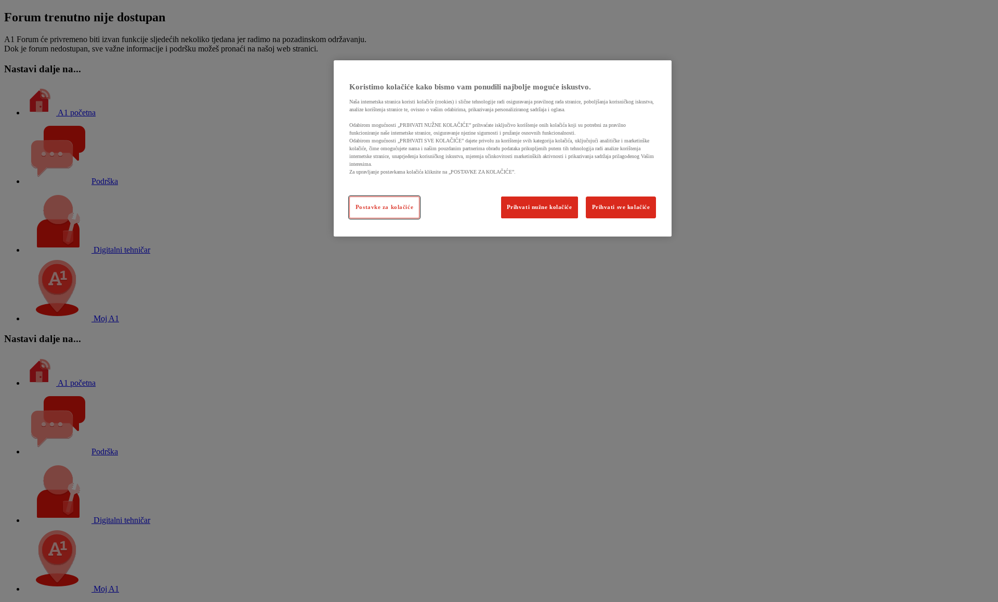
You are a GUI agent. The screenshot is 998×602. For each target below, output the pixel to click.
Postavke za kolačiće (384, 207)
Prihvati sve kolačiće (621, 207)
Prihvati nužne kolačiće (539, 207)
